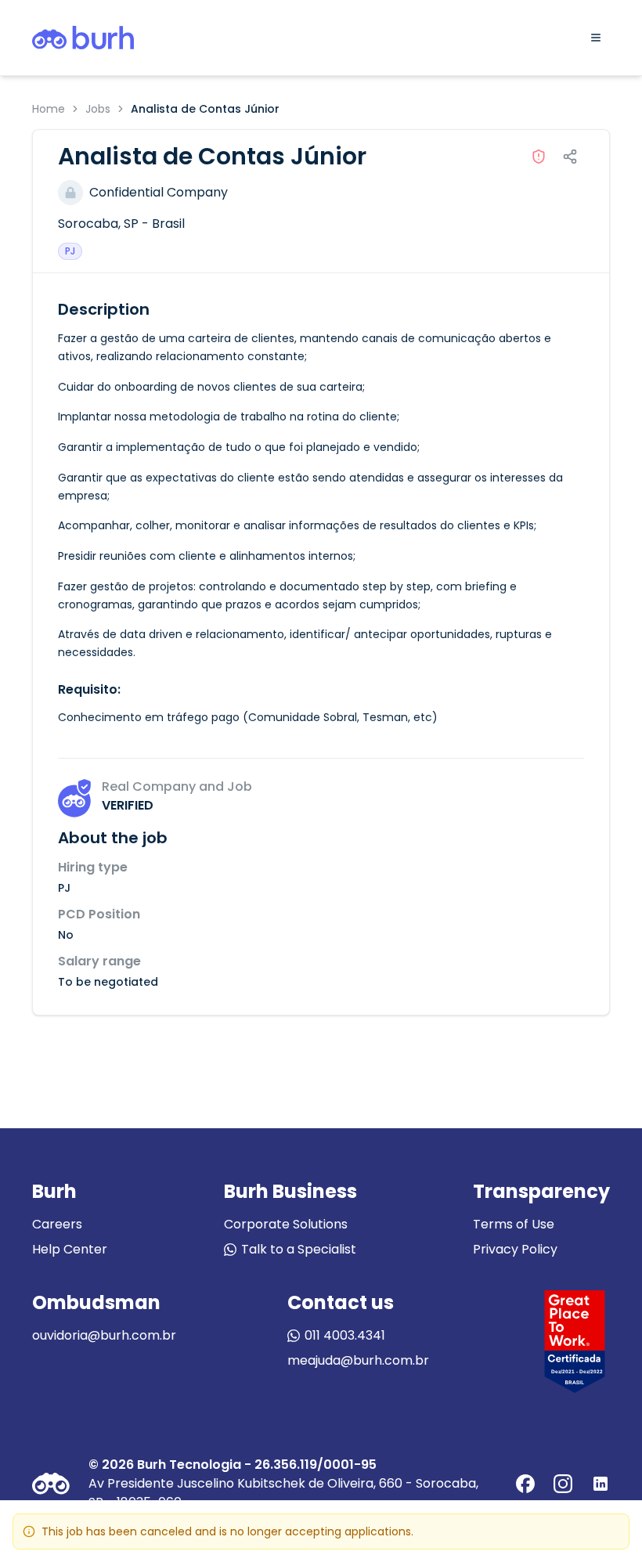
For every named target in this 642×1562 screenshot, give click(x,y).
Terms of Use (513, 1224)
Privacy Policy (515, 1249)
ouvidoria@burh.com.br (104, 1335)
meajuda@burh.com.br (358, 1360)
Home (48, 109)
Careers (57, 1224)
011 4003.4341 (345, 1335)
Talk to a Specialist (298, 1249)
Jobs (97, 109)
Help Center (69, 1249)
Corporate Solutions (286, 1224)
